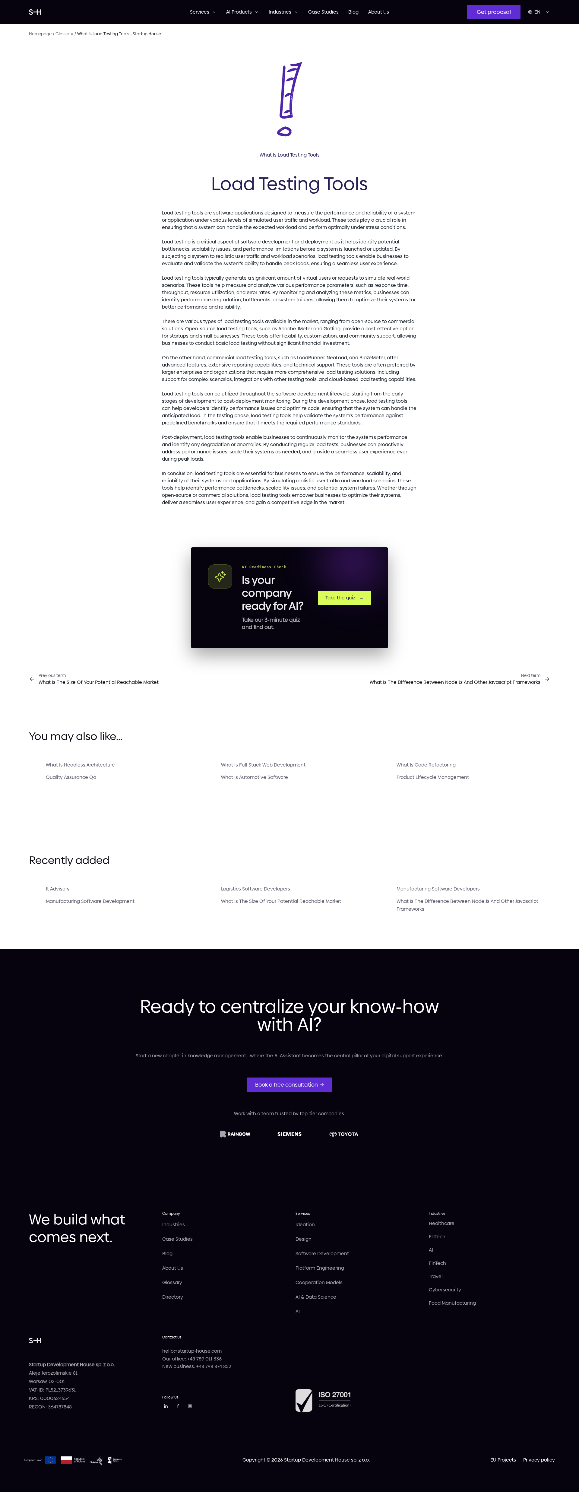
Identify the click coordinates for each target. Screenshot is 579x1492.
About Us (378, 11)
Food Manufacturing (452, 1303)
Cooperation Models (319, 1282)
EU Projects (503, 1459)
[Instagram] (190, 1407)
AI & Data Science (316, 1297)
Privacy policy (539, 1459)
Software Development (322, 1253)
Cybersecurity (445, 1289)
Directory (172, 1297)
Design (304, 1239)
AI (298, 1311)
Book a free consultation (286, 1084)
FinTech (437, 1263)
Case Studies (323, 11)
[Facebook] (178, 1407)
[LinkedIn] (165, 1407)
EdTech (437, 1236)
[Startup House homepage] (109, 12)
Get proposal (494, 12)
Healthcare (441, 1223)
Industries (173, 1224)
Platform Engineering (320, 1268)
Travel (436, 1276)
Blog (353, 11)
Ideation (305, 1224)
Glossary (172, 1282)
